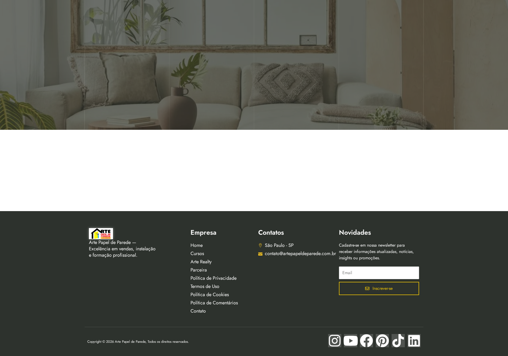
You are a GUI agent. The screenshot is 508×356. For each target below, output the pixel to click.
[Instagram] (334, 340)
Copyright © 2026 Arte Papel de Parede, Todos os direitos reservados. (138, 341)
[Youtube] (350, 340)
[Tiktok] (398, 340)
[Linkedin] (414, 340)
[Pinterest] (382, 340)
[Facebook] (366, 340)
